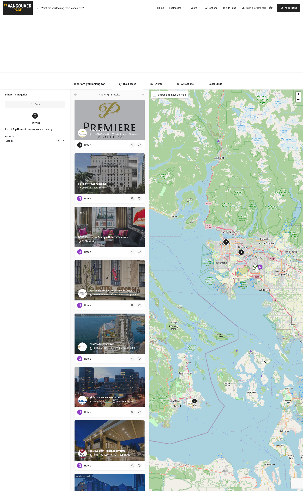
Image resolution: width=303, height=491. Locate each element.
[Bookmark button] (139, 145)
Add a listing (291, 7)
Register (261, 7)
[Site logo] (18, 7)
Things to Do (229, 7)
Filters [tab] (8, 94)
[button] (193, 405)
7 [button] (226, 242)
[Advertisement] (151, 40)
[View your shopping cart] (271, 8)
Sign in (250, 7)
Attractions (211, 7)
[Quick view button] (132, 145)
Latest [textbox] (9, 140)
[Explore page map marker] (190, 402)
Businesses (175, 7)
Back (37, 104)
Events (193, 7)
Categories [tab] (21, 94)
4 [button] (241, 252)
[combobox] (35, 141)
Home (160, 7)
